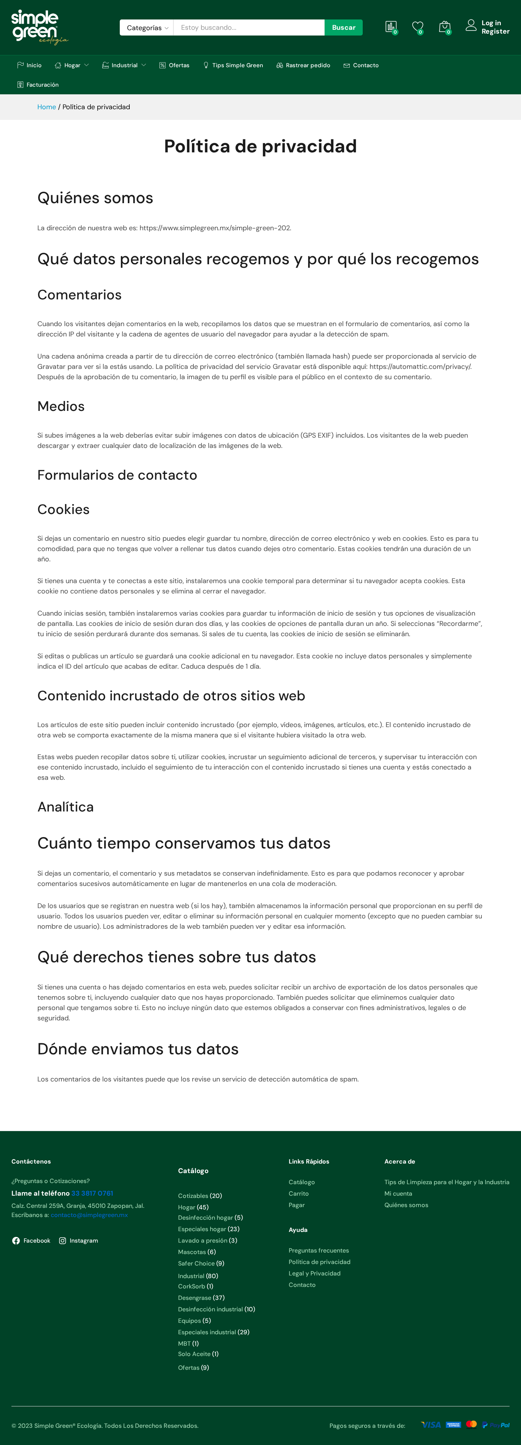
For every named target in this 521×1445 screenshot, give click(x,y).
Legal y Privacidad (315, 1273)
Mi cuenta (398, 1194)
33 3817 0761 (92, 1193)
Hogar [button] (72, 65)
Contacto (366, 65)
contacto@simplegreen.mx (89, 1215)
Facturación (43, 84)
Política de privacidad (320, 1262)
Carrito (299, 1194)
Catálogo (302, 1182)
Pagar (297, 1205)
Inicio (34, 65)
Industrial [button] (125, 65)
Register (496, 31)
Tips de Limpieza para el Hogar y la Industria (447, 1182)
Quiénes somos (406, 1205)
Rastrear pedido (308, 65)
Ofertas (179, 65)
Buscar (343, 27)
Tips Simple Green (237, 65)
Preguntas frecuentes (319, 1250)
